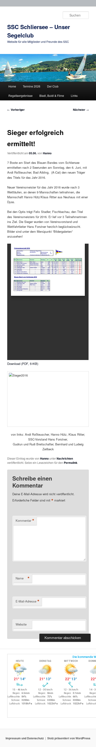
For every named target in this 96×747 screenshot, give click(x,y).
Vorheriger (16, 110)
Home (12, 86)
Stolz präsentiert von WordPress (68, 738)
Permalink (70, 463)
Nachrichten (65, 458)
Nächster (81, 110)
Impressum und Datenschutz (25, 738)
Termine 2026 (31, 86)
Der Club (52, 86)
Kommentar (25, 520)
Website (21, 624)
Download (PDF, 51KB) (22, 363)
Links (74, 96)
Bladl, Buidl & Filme (51, 96)
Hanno (47, 153)
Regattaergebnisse (20, 96)
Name (23, 578)
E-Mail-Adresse (27, 601)
